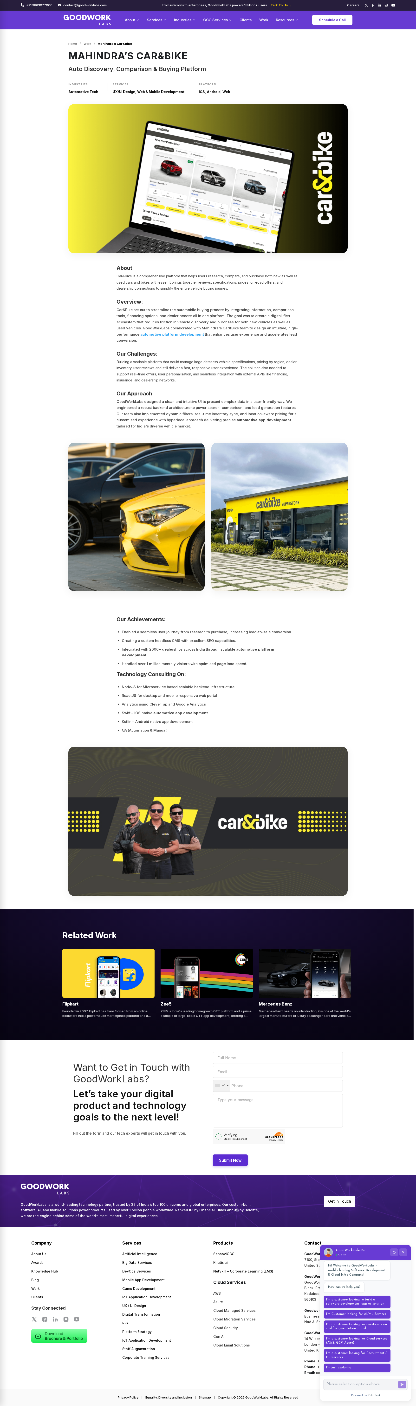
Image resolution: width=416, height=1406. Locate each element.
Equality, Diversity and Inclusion (168, 1397)
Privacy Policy (128, 1397)
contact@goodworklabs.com (85, 5)
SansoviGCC (223, 1254)
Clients (246, 20)
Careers (353, 5)
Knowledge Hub (44, 1271)
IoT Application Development (146, 1297)
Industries (182, 20)
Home (72, 44)
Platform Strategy (137, 1332)
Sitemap (205, 1397)
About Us (38, 1254)
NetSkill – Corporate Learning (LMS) (243, 1271)
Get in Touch (339, 1201)
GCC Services (215, 20)
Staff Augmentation (138, 1349)
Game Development (139, 1288)
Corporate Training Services (145, 1357)
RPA (125, 1323)
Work (263, 20)
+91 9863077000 (39, 5)
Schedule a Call (332, 20)
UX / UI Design (134, 1306)
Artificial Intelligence (139, 1254)
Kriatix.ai (220, 1262)
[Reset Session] (394, 1252)
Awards (37, 1262)
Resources (285, 20)
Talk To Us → (281, 5)
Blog (35, 1280)
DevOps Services (136, 1271)
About (130, 20)
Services (154, 20)
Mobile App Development (143, 1280)
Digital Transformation (141, 1314)
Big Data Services (137, 1262)
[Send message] (402, 1384)
